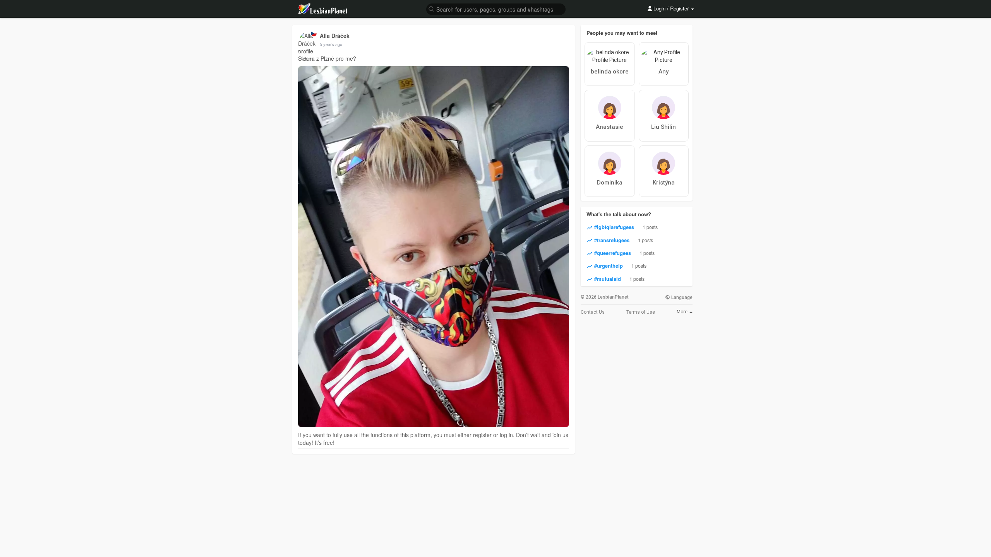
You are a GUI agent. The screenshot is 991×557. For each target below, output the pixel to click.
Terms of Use (640, 312)
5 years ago (331, 44)
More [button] (683, 311)
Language (681, 297)
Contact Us (593, 312)
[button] (495, 8)
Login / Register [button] (671, 8)
